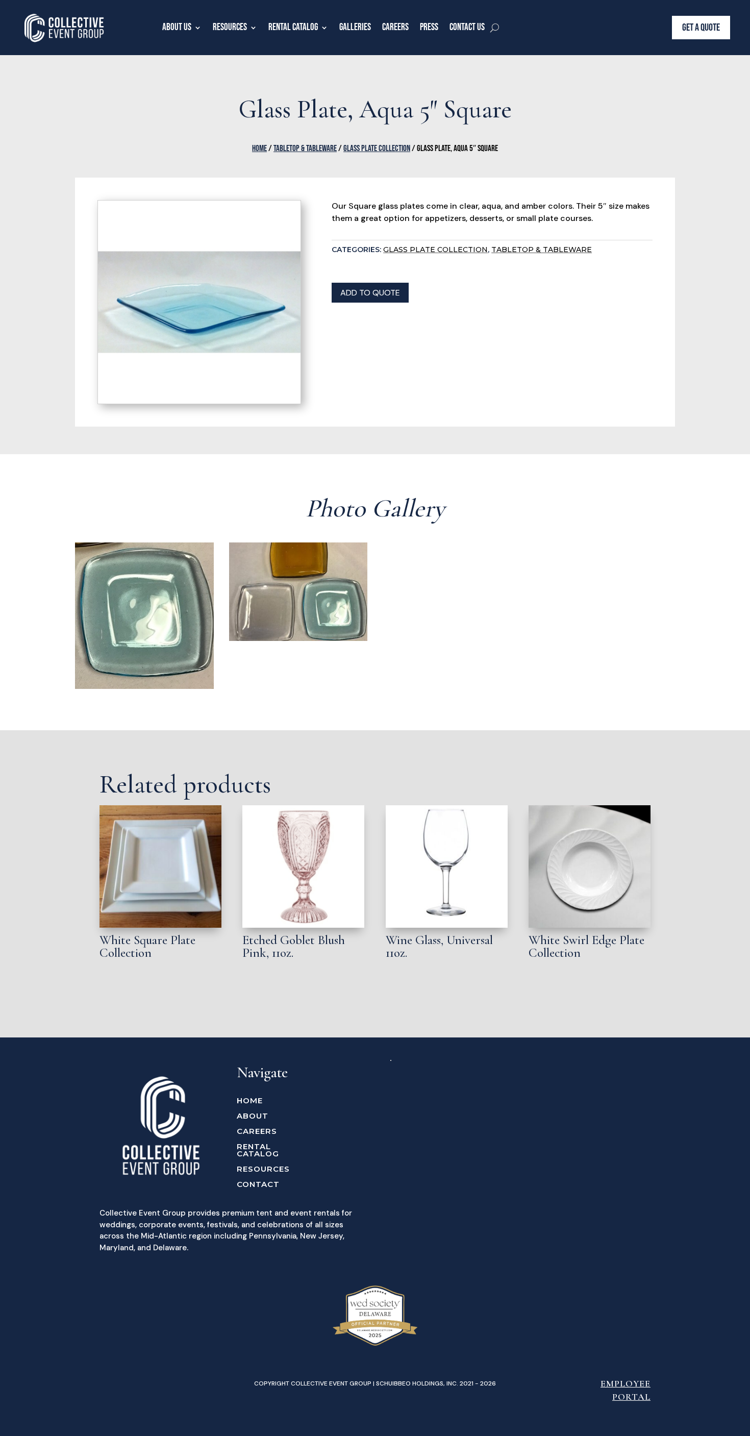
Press (429, 27)
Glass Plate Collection (376, 148)
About (252, 1116)
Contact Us (467, 27)
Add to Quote (370, 292)
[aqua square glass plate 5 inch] (144, 686)
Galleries (355, 27)
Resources (230, 27)
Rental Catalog (293, 27)
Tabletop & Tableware (305, 148)
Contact (258, 1185)
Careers (395, 27)
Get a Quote (701, 27)
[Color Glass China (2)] (298, 638)
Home (259, 148)
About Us (176, 27)
